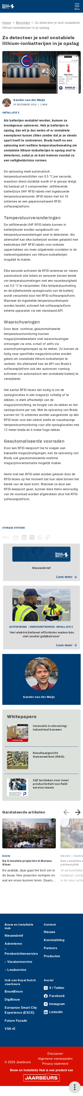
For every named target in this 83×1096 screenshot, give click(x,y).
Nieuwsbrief (14, 935)
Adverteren (13, 943)
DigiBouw (12, 999)
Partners (50, 948)
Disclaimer (55, 1053)
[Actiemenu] (75, 1087)
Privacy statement (55, 1063)
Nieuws (49, 932)
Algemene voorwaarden (55, 1058)
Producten (52, 956)
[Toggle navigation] (77, 6)
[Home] (8, 6)
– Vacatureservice (18, 961)
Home (6, 22)
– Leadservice (15, 969)
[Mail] (16, 537)
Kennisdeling (54, 940)
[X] (33, 537)
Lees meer (64, 577)
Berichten (23, 22)
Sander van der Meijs (29, 100)
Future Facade (16, 1020)
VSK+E (10, 1028)
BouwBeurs (14, 991)
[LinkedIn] (25, 537)
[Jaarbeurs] (41, 1077)
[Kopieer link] (48, 537)
